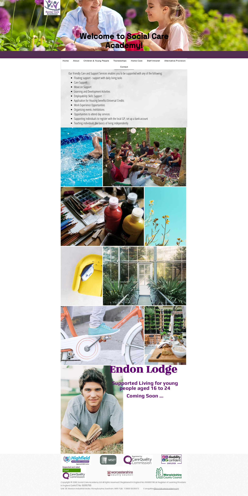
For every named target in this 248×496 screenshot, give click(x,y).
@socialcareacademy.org (166, 488)
